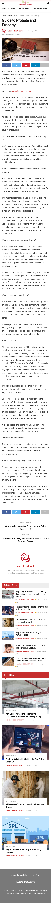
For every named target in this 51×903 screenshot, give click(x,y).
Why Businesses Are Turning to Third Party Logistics (30, 633)
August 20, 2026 (42, 612)
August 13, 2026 (42, 638)
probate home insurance (22, 91)
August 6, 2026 (41, 651)
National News (40, 8)
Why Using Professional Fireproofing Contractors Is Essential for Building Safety (30, 594)
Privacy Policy (35, 875)
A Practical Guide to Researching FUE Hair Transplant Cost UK (30, 646)
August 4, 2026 (41, 664)
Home (4, 16)
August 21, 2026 (42, 599)
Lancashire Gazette (16, 31)
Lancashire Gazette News (25, 599)
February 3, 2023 (32, 31)
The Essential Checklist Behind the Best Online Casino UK (31, 608)
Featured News (8, 8)
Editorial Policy (22, 875)
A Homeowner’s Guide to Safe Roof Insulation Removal (30, 620)
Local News (24, 8)
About (13, 875)
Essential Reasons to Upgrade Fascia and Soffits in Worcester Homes (30, 659)
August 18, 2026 (42, 625)
